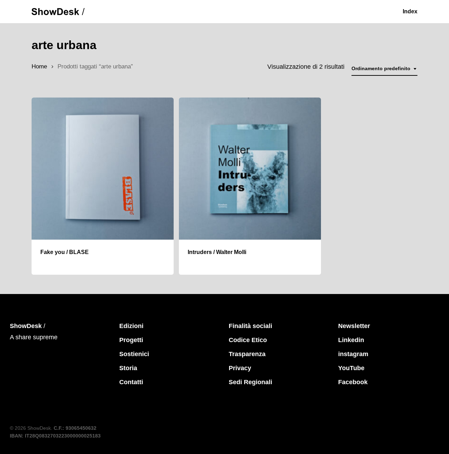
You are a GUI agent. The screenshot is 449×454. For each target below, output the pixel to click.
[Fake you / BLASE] (103, 169)
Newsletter (354, 325)
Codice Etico (248, 339)
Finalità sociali (250, 325)
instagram (353, 354)
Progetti (131, 339)
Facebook (353, 382)
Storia (128, 368)
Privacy (240, 368)
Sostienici (134, 354)
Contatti (131, 382)
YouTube (351, 368)
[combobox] (384, 69)
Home (39, 66)
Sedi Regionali (250, 382)
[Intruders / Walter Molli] (250, 169)
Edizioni (131, 325)
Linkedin (351, 339)
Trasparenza (247, 354)
